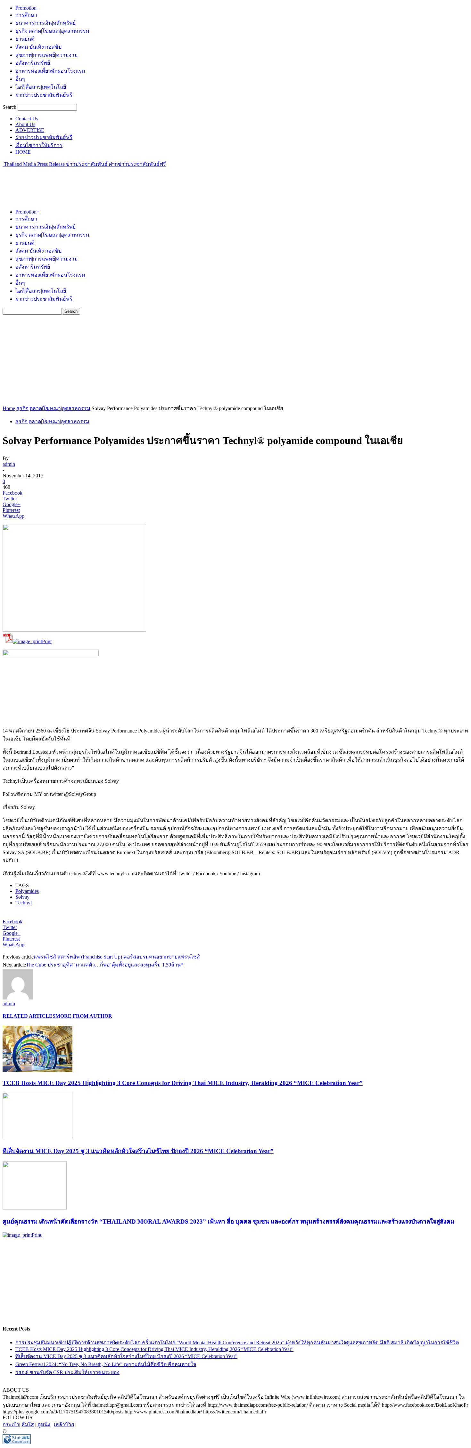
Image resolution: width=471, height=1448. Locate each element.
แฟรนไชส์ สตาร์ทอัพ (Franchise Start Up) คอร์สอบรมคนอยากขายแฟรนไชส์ (117, 956)
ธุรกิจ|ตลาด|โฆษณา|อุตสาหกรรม (52, 31)
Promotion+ (27, 8)
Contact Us (26, 118)
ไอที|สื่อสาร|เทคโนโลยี (40, 87)
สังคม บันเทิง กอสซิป (38, 47)
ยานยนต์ (24, 39)
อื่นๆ (20, 79)
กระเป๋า (11, 1424)
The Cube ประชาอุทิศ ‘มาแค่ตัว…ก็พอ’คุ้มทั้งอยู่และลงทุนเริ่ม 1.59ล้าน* (104, 964)
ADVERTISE (29, 130)
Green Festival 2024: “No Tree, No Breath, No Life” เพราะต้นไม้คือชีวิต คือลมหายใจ (105, 1364)
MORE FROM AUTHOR (83, 1016)
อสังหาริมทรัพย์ (32, 63)
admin (9, 464)
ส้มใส (27, 1424)
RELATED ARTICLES (29, 1016)
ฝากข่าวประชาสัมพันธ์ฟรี (43, 95)
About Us (25, 124)
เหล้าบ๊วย (64, 1424)
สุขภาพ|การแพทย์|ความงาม (46, 55)
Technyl (23, 902)
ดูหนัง (43, 1424)
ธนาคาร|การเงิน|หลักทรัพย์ (45, 23)
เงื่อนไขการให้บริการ (38, 145)
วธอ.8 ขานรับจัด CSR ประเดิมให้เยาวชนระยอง (67, 1372)
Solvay (22, 897)
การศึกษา (26, 15)
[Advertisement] (119, 182)
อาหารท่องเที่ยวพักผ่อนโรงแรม (50, 71)
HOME (23, 152)
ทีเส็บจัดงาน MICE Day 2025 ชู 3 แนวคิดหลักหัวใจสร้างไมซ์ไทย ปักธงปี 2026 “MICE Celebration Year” (138, 1151)
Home (9, 408)
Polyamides (27, 891)
